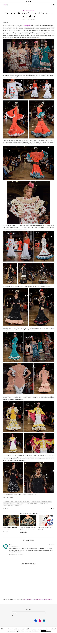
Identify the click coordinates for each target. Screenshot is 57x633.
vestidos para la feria (44, 503)
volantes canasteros (8, 505)
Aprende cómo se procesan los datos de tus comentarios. (38, 599)
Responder (51, 544)
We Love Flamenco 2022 (45, 527)
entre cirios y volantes (36, 501)
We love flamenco (17, 505)
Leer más (48, 631)
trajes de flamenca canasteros (32, 503)
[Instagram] (40, 620)
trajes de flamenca (20, 503)
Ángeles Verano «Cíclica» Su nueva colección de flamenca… (28, 530)
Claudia (6, 508)
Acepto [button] (43, 631)
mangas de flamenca (46, 501)
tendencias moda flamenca (9, 503)
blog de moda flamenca (8, 501)
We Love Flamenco (28, 10)
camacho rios (18, 501)
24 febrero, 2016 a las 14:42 (14, 546)
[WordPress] (44, 620)
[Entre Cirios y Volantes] (5, 5)
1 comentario (33, 19)
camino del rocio (26, 501)
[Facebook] (35, 620)
